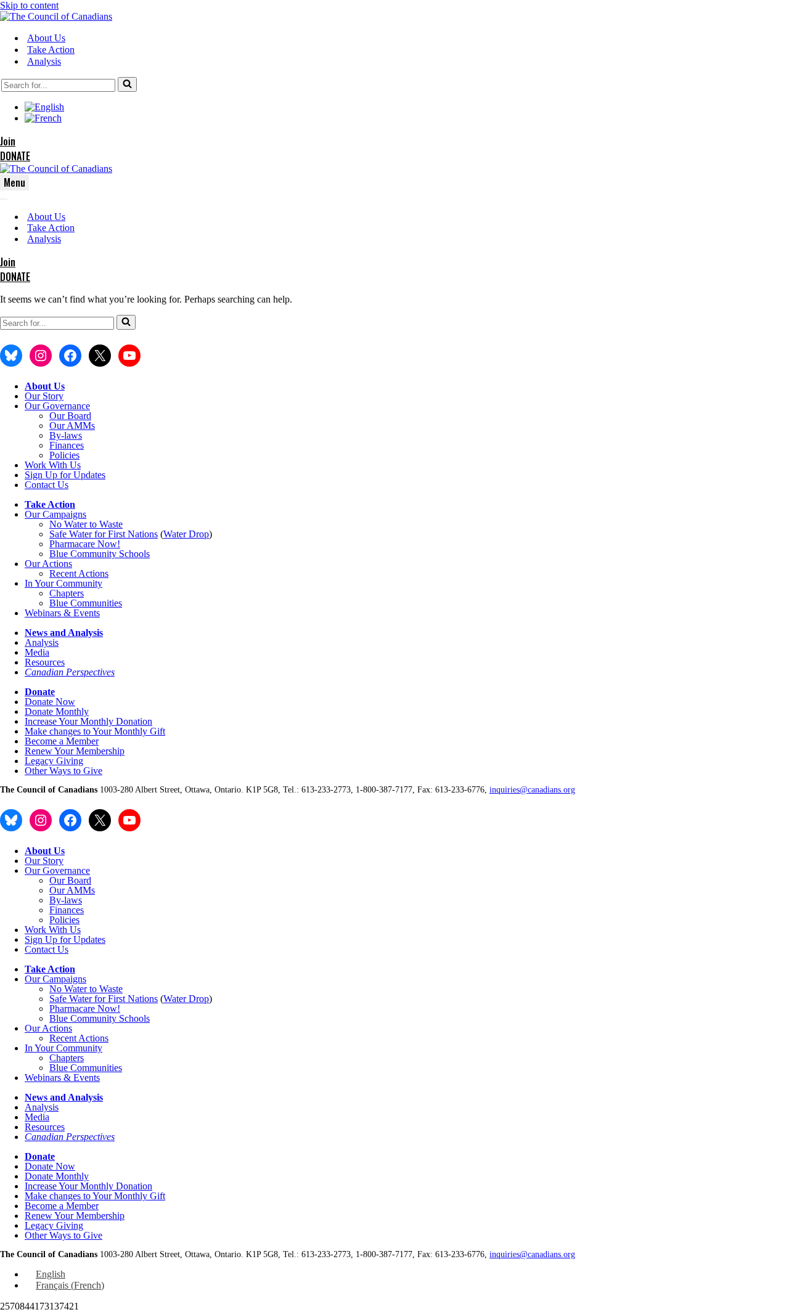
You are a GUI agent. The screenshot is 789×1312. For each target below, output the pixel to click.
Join (7, 141)
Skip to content (29, 5)
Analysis (44, 61)
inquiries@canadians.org (532, 789)
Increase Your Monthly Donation (88, 721)
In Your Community (63, 583)
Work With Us (53, 465)
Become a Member (62, 741)
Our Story (44, 396)
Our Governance (57, 406)
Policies (64, 455)
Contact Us (46, 484)
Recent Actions (78, 573)
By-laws (65, 435)
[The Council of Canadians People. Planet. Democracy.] (56, 16)
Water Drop (186, 534)
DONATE (15, 156)
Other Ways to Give (63, 770)
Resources (45, 662)
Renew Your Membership (75, 751)
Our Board (70, 415)
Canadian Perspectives (70, 672)
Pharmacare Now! (84, 544)
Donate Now (50, 701)
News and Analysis (64, 632)
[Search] (127, 84)
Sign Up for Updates (65, 475)
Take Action (51, 49)
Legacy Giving (54, 761)
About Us (46, 38)
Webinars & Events (62, 613)
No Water (69, 524)
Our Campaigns (55, 514)
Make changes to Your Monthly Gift (95, 731)
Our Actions (48, 563)
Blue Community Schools (99, 553)
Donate (40, 692)
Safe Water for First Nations (103, 534)
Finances (66, 445)
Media (37, 652)
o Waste (107, 524)
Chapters (66, 593)
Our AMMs (72, 425)
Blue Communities (85, 603)
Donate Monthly (57, 711)
